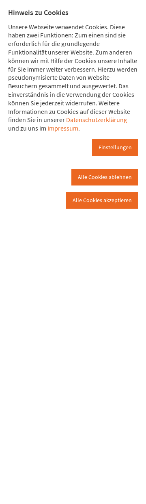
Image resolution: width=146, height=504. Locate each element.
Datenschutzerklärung (96, 120)
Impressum (62, 128)
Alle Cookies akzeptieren (102, 200)
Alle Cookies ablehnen (105, 177)
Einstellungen (115, 147)
